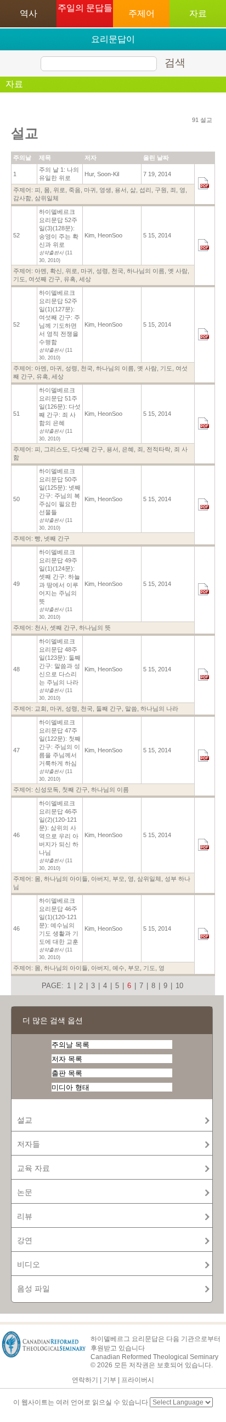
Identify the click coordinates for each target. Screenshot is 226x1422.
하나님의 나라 (159, 708)
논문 (24, 1192)
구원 (161, 190)
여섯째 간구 (44, 279)
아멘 (41, 271)
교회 (41, 708)
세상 (85, 279)
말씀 (131, 708)
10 (179, 986)
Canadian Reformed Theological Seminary (154, 1357)
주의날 (22, 157)
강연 (24, 1240)
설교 (24, 1120)
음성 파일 (33, 1288)
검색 (175, 62)
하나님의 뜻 (95, 627)
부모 (118, 878)
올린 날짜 (156, 157)
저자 (90, 157)
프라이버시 (137, 1380)
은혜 (128, 449)
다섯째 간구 (87, 449)
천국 (117, 271)
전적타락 (158, 449)
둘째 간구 (109, 708)
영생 (105, 190)
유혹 (70, 279)
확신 (56, 271)
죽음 (75, 190)
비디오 (28, 1264)
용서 (121, 190)
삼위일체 (47, 198)
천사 (41, 627)
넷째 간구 (57, 538)
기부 (109, 1380)
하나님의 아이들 (66, 878)
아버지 (100, 878)
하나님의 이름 (146, 271)
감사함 (22, 198)
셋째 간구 (63, 627)
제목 (45, 157)
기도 (19, 279)
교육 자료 (33, 1168)
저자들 (28, 1144)
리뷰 (24, 1216)
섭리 (145, 190)
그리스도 (56, 449)
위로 (59, 190)
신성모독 (47, 789)
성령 (102, 271)
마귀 (90, 190)
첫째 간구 (75, 789)
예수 (118, 968)
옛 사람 (178, 271)
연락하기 (85, 1380)
